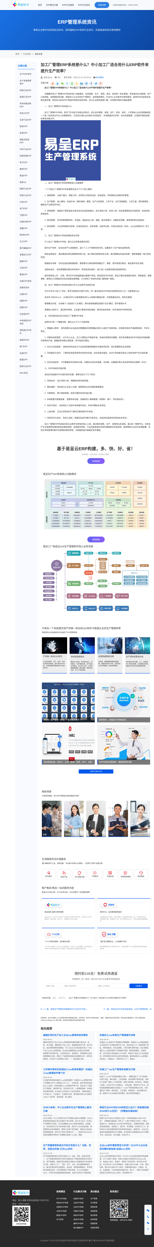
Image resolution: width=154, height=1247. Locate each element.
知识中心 (62, 998)
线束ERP (24, 307)
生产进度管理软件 (25, 82)
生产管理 (93, 1199)
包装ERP (24, 353)
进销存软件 (24, 288)
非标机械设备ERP (25, 105)
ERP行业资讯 (84, 5)
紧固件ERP (24, 340)
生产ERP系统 (61, 1199)
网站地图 (110, 1241)
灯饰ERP (24, 202)
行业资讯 (27, 54)
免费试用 (102, 5)
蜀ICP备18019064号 (97, 1241)
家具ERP (24, 133)
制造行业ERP (25, 90)
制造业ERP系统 (62, 1203)
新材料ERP (24, 235)
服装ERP (24, 261)
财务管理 (93, 1219)
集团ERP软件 (61, 1215)
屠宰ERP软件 (78, 1223)
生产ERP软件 (25, 74)
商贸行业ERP (25, 366)
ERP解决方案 (52, 5)
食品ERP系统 (78, 1219)
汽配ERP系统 (78, 1211)
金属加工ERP (25, 255)
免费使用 (96, 461)
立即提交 (138, 986)
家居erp (23, 182)
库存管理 (93, 1215)
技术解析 (100, 77)
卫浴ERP (24, 268)
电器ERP (24, 228)
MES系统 (24, 373)
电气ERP (24, 209)
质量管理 (93, 1223)
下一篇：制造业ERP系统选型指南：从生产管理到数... (126, 1009)
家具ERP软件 (78, 1215)
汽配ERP (24, 215)
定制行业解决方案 (96, 771)
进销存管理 (94, 1228)
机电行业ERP (25, 195)
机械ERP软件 (78, 1199)
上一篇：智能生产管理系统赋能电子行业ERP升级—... (65, 1009)
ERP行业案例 (68, 5)
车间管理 (93, 1203)
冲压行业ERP (25, 149)
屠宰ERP (24, 169)
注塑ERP (24, 294)
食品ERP (24, 176)
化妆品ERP (24, 314)
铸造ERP (24, 360)
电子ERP (24, 162)
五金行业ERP (25, 120)
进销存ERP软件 (62, 1207)
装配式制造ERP (24, 141)
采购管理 (93, 1211)
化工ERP (24, 241)
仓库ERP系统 (25, 281)
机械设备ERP (25, 156)
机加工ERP (24, 113)
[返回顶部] (148, 1229)
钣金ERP (24, 126)
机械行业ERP (25, 97)
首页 (40, 5)
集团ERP (24, 274)
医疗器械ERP (25, 248)
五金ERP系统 (78, 1203)
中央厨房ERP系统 (25, 322)
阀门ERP (24, 346)
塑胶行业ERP (25, 189)
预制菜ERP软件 (25, 331)
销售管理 (93, 1207)
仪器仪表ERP (25, 222)
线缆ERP (24, 301)
